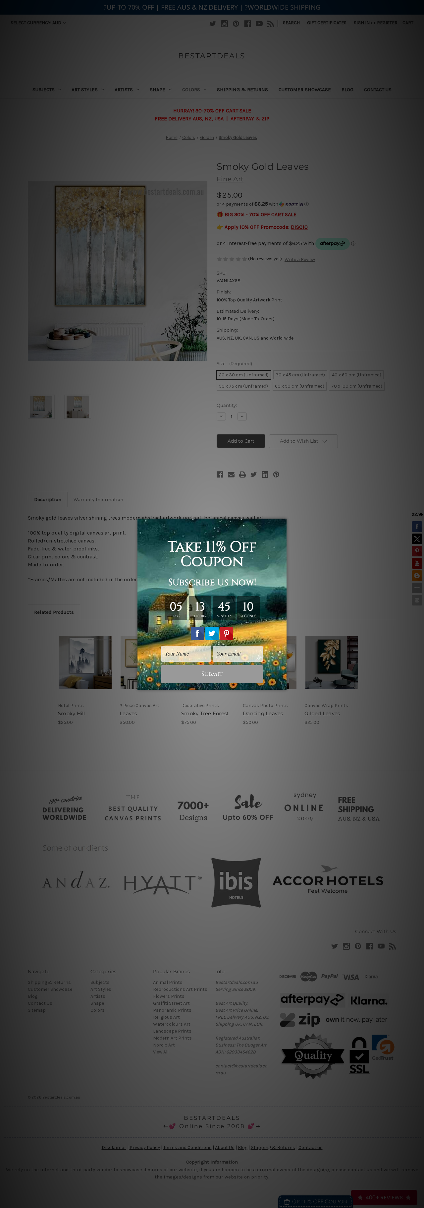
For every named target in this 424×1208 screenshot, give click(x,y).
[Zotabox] (282, 683)
